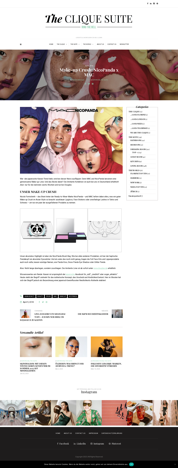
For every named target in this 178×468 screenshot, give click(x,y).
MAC (55, 296)
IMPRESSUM (93, 433)
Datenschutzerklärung (112, 433)
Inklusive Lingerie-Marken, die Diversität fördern (106, 364)
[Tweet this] (89, 84)
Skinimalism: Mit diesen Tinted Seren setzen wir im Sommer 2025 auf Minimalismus (35, 367)
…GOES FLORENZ (137, 115)
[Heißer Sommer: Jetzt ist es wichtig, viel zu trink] (140, 413)
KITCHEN (134, 161)
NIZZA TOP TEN (137, 187)
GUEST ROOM (136, 157)
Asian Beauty (29, 296)
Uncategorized (135, 196)
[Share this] (85, 84)
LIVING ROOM (136, 166)
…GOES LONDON (137, 119)
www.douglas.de (100, 268)
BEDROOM (135, 145)
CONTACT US (80, 433)
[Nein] (175, 464)
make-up (63, 296)
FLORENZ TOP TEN (138, 173)
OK (131, 464)
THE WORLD (87, 44)
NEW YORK (134, 182)
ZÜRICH (133, 191)
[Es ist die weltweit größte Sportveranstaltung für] (114, 413)
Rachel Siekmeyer (78, 80)
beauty (40, 296)
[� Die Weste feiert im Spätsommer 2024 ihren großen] (38, 413)
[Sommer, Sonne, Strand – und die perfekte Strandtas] (165, 413)
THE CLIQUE (61, 44)
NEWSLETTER (124, 44)
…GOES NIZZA (136, 124)
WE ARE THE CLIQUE (139, 133)
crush (48, 296)
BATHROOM (96, 80)
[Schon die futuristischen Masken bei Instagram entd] (63, 413)
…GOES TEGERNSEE (139, 128)
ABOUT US (100, 44)
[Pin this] (92, 84)
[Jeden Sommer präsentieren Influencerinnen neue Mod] (89, 413)
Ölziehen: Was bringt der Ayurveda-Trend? (69, 364)
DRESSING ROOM (98, 361)
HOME (51, 44)
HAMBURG (134, 178)
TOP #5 (135, 152)
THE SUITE (73, 44)
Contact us (111, 44)
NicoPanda (73, 296)
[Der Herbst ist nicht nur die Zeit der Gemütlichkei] (12, 413)
